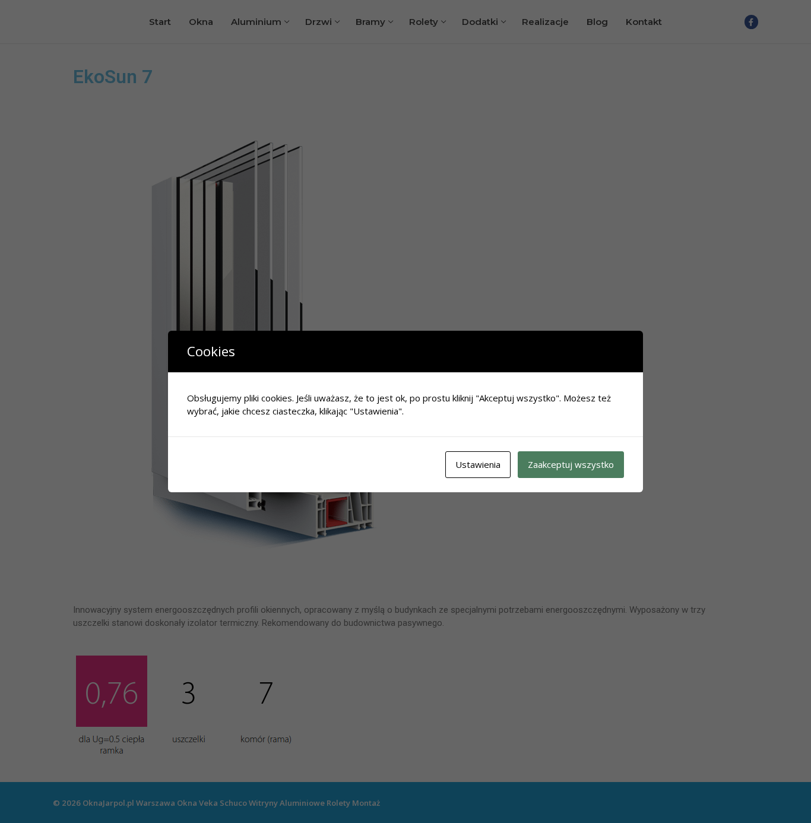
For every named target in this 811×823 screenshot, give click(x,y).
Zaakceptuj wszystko (571, 464)
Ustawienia (477, 464)
